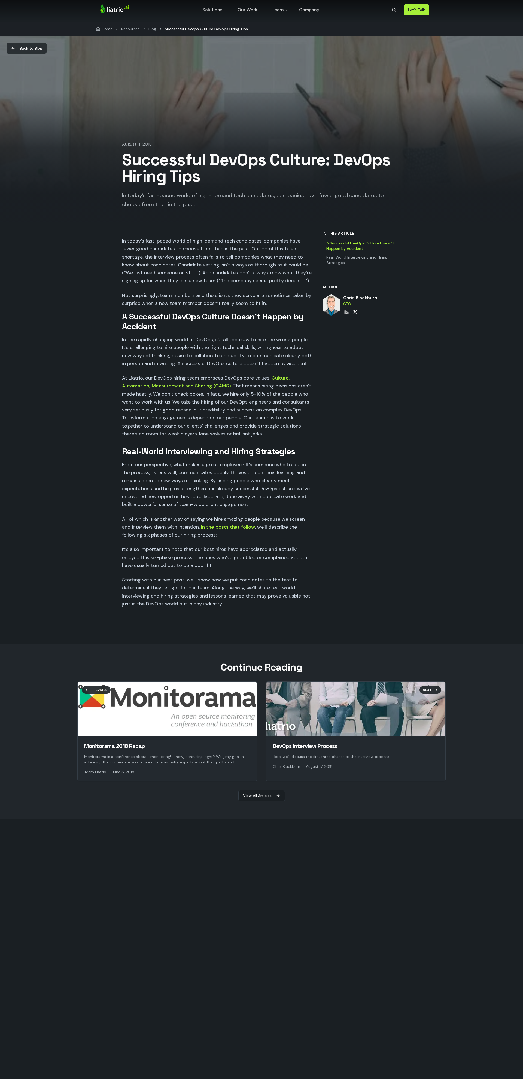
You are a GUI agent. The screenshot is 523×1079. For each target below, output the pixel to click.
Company (309, 10)
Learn (278, 10)
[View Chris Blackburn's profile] (331, 305)
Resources (130, 28)
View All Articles (257, 795)
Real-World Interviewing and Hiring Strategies (356, 260)
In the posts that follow (228, 527)
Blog (152, 28)
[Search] (393, 9)
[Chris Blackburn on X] (355, 312)
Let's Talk (416, 9)
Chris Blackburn (360, 298)
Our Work (247, 10)
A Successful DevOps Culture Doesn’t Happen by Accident (360, 246)
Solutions (212, 10)
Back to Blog (31, 48)
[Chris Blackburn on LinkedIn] (346, 312)
